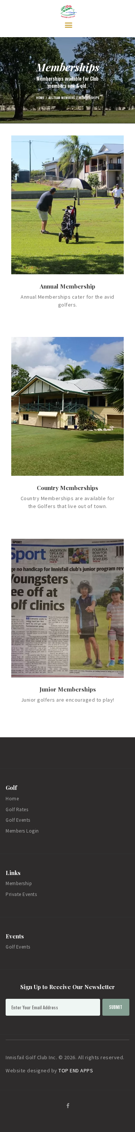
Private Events (21, 894)
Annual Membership (67, 286)
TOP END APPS (75, 1070)
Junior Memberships (67, 689)
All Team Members (61, 97)
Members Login (22, 831)
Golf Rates (17, 809)
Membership (19, 883)
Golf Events (18, 820)
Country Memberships (67, 487)
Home (40, 97)
